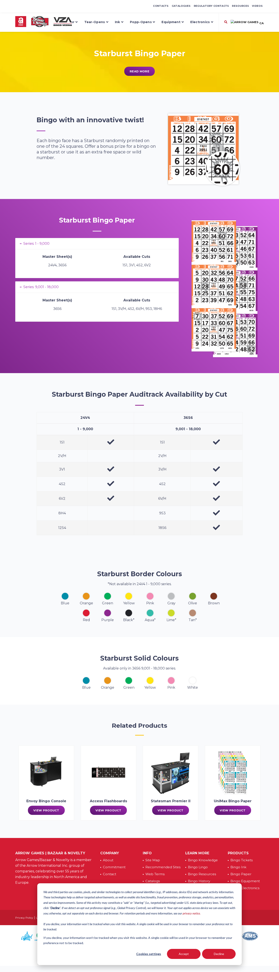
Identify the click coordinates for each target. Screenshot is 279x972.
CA (261, 23)
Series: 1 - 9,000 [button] (36, 243)
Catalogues (181, 5)
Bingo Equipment (245, 881)
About (108, 860)
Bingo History (199, 881)
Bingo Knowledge (203, 860)
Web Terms (155, 874)
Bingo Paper (240, 874)
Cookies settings (148, 954)
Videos (257, 5)
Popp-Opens (141, 22)
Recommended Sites (162, 867)
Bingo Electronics (244, 888)
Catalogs (152, 881)
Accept (184, 954)
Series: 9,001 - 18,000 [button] (41, 287)
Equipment (171, 22)
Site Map (152, 860)
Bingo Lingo (198, 867)
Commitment (114, 867)
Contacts (160, 5)
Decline (219, 954)
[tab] (97, 244)
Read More (139, 71)
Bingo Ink (238, 867)
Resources (240, 5)
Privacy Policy (24, 917)
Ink (117, 22)
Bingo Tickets (241, 860)
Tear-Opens (94, 22)
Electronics (200, 22)
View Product (46, 810)
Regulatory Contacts (211, 5)
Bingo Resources (202, 874)
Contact (109, 874)
